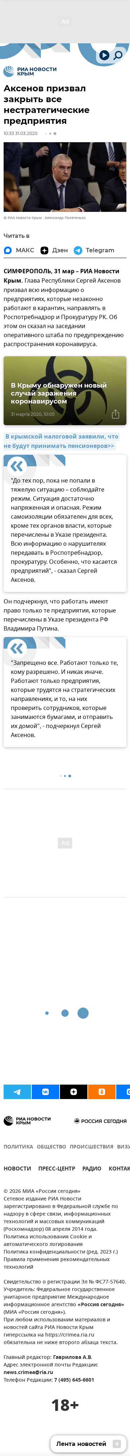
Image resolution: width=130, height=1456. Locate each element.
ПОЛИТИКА (18, 1147)
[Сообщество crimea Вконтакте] (45, 1092)
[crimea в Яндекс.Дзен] (73, 1092)
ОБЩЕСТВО (51, 1147)
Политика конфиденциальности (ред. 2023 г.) (61, 1252)
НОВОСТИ (17, 1169)
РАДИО (91, 1169)
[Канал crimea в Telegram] (17, 1092)
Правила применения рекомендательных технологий (57, 1264)
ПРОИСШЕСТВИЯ (91, 1147)
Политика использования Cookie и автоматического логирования (48, 1241)
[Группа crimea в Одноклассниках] (102, 1092)
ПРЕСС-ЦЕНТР (56, 1169)
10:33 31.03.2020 (21, 133)
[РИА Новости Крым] (29, 71)
